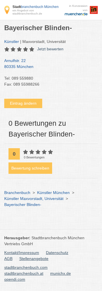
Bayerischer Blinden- (22, 204)
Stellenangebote (33, 258)
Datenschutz (57, 252)
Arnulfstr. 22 (18, 63)
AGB (8, 258)
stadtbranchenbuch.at (23, 273)
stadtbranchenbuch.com (26, 267)
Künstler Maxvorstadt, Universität (33, 198)
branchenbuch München (35, 7)
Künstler (11, 41)
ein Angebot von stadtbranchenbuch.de (27, 12)
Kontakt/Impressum (21, 252)
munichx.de (60, 273)
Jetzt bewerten (50, 49)
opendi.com (14, 279)
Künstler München (53, 192)
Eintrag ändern (23, 103)
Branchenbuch (17, 192)
